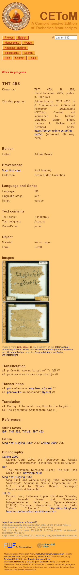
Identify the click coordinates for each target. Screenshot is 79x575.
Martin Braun (44, 556)
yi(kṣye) (47, 388)
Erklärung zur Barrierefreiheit (40, 562)
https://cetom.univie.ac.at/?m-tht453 (19, 522)
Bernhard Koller (11, 559)
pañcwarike (14, 392)
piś (9, 388)
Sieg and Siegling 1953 (17, 442)
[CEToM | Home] (39, 16)
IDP (4, 431)
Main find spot (11, 170)
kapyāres (34, 388)
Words (28, 42)
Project (9, 37)
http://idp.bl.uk (32, 472)
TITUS (26, 431)
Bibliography (12, 52)
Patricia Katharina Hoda (39, 559)
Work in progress (14, 72)
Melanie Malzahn (12, 556)
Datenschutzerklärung (14, 562)
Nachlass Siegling (15, 47)
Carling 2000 (49, 442)
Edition (22, 37)
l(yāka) (46, 392)
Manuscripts (12, 42)
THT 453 (14, 431)
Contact (19, 57)
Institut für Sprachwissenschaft (49, 554)
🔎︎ (53, 37)
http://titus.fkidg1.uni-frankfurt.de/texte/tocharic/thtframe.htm (41, 510)
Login (33, 57)
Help (7, 57)
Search (28, 52)
